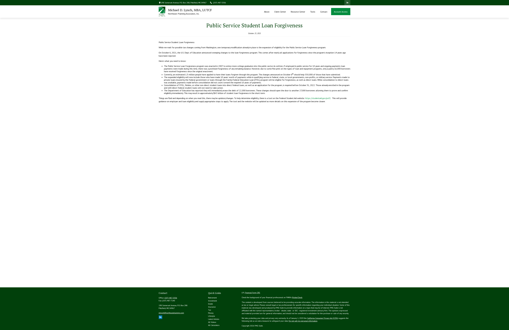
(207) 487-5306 (219, 2)
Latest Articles (213, 319)
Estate (210, 304)
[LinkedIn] (347, 2)
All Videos (212, 322)
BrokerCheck (297, 297)
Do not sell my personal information (303, 321)
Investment (212, 301)
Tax (209, 310)
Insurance (212, 307)
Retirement (212, 298)
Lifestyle (211, 316)
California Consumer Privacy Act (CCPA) (322, 318)
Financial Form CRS (252, 292)
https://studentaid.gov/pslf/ (318, 98)
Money (211, 313)
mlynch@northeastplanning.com (171, 313)
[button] (267, 11)
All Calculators (214, 325)
